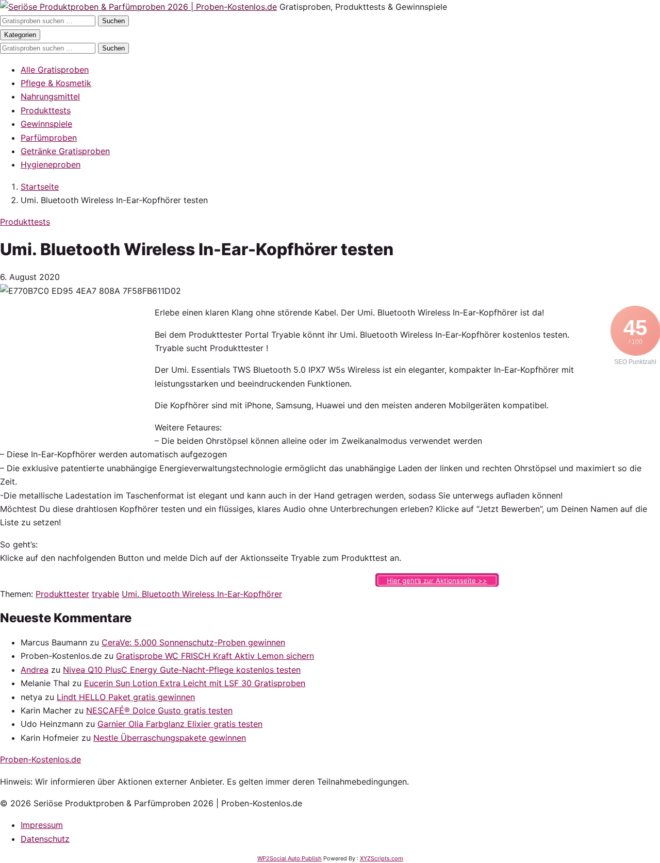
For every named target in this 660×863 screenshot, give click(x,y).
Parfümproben (49, 137)
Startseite (40, 186)
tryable (105, 594)
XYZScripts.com (381, 858)
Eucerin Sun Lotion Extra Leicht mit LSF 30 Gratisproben (194, 683)
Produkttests (46, 110)
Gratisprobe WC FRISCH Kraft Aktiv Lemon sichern (215, 656)
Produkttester (62, 594)
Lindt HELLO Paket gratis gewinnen (126, 697)
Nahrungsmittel (50, 96)
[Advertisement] (77, 370)
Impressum (42, 825)
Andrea (34, 670)
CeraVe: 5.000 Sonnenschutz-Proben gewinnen (193, 642)
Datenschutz (45, 839)
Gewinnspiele (46, 124)
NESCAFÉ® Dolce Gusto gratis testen (159, 710)
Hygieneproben (50, 164)
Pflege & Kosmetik (56, 83)
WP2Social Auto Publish (289, 858)
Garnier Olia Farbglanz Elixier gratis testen (179, 724)
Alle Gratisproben (55, 69)
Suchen (113, 21)
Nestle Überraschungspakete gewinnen (169, 738)
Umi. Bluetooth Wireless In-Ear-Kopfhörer (202, 594)
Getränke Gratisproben (65, 151)
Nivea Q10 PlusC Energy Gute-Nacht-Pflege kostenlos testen (182, 670)
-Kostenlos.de (40, 759)
